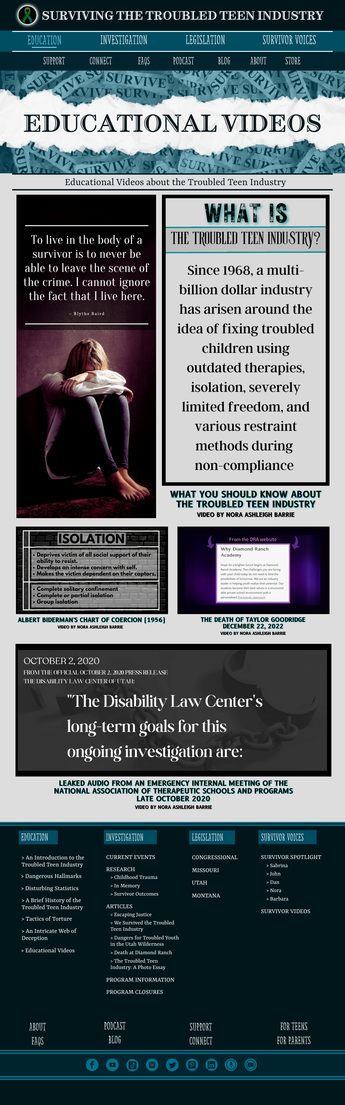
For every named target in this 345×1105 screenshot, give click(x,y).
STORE (293, 61)
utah (199, 883)
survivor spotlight (291, 857)
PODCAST (183, 61)
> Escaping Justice (131, 915)
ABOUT (258, 61)
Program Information (140, 980)
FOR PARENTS (294, 1041)
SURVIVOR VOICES (289, 40)
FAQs (144, 61)
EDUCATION (44, 40)
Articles (119, 907)
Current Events (130, 857)
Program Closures (134, 992)
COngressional (215, 857)
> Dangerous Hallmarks (51, 876)
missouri (205, 870)
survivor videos (285, 911)
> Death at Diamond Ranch (141, 953)
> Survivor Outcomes (134, 894)
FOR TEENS (293, 1027)
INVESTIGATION (123, 40)
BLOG (224, 61)
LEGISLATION (205, 40)
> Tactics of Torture (47, 919)
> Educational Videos (48, 951)
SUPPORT (54, 61)
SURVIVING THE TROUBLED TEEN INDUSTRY (182, 16)
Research (120, 869)
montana (206, 896)
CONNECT (101, 61)
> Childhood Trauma (133, 878)
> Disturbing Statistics (50, 888)
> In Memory (125, 886)
